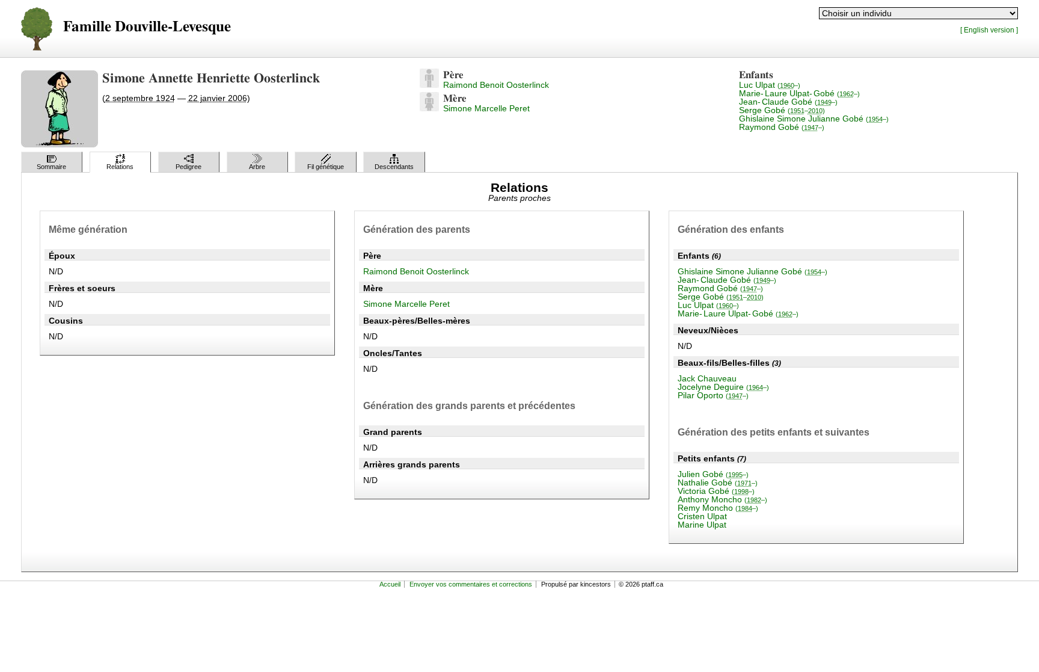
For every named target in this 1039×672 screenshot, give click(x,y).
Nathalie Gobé (718, 482)
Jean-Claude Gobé (788, 101)
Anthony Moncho (722, 499)
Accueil (389, 584)
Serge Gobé (782, 110)
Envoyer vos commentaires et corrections (470, 584)
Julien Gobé (713, 474)
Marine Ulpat (702, 524)
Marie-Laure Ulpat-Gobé (799, 93)
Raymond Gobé (781, 127)
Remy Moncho (718, 508)
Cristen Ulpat (702, 516)
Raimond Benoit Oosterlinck (496, 85)
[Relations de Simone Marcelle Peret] (429, 108)
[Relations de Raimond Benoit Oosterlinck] (429, 85)
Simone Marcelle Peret (486, 108)
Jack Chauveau (707, 378)
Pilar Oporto (713, 395)
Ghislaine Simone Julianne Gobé (814, 118)
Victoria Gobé (716, 491)
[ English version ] (989, 30)
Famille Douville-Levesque (147, 26)
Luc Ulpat (769, 85)
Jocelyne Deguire (723, 387)
